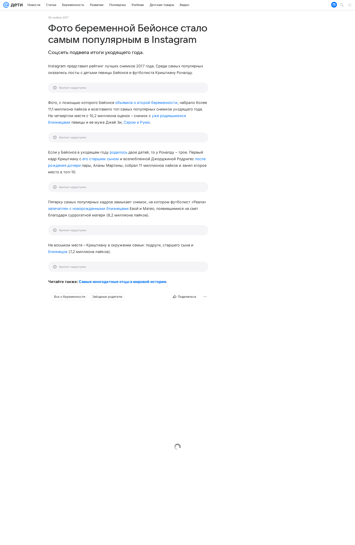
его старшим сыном (100, 159)
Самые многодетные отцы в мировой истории (122, 281)
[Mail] (6, 5)
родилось (118, 152)
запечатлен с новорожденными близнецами (88, 208)
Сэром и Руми (137, 122)
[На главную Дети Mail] (16, 5)
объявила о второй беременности (146, 102)
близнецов (58, 252)
